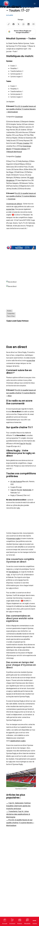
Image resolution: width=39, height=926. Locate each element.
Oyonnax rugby (13, 538)
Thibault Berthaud (14, 151)
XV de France (16, 481)
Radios (19, 923)
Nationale (27, 490)
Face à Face (11, 316)
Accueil (4, 923)
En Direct (12, 923)
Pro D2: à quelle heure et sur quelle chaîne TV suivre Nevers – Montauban (21, 109)
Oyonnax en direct (14, 203)
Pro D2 (28, 443)
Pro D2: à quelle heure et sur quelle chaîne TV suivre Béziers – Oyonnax (21, 196)
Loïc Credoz (24, 143)
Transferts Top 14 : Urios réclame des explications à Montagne (18, 814)
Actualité (9, 15)
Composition (11, 313)
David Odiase (21, 149)
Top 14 (22, 443)
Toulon (18, 156)
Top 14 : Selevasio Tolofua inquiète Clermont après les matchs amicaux (18, 806)
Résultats (27, 923)
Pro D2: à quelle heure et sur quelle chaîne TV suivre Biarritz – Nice (21, 393)
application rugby (18, 741)
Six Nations (13, 572)
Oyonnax (19, 116)
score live (10, 209)
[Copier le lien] (9, 24)
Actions (9, 311)
